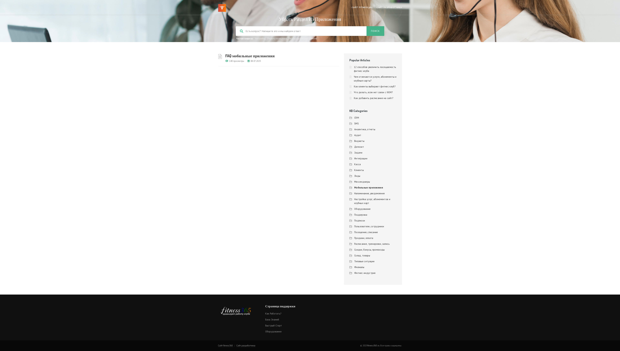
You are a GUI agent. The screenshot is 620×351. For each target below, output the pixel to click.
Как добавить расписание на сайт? (373, 98)
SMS (356, 123)
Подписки (359, 220)
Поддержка (360, 214)
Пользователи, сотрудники (369, 226)
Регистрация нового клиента (303, 38)
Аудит (357, 135)
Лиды (357, 175)
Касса (357, 164)
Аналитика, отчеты (364, 129)
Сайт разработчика (389, 7)
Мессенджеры (362, 181)
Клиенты (359, 170)
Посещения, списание (366, 232)
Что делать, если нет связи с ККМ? (373, 92)
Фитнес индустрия (365, 272)
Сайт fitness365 (362, 7)
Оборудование (362, 208)
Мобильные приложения (368, 187)
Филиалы (359, 267)
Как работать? (273, 313)
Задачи (358, 152)
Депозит (359, 146)
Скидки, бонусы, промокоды (369, 249)
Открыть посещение (277, 38)
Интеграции (360, 158)
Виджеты (359, 141)
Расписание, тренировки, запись (372, 243)
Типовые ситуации (364, 261)
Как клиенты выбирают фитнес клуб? (375, 86)
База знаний (272, 319)
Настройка (260, 38)
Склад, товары (362, 255)
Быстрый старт (273, 325)
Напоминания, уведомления (369, 193)
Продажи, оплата (363, 238)
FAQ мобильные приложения (250, 55)
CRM (356, 117)
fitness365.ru (373, 345)
